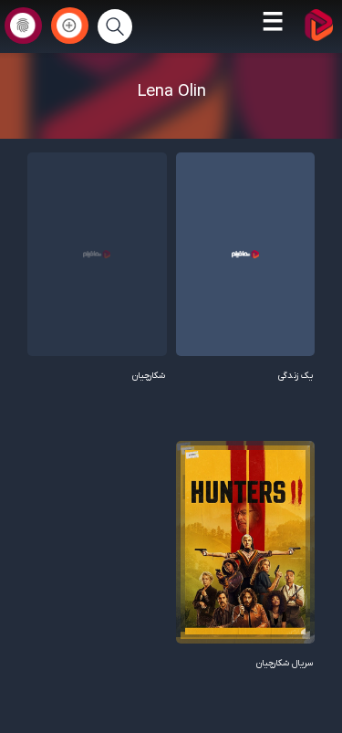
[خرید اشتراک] (69, 25)
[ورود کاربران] (23, 25)
